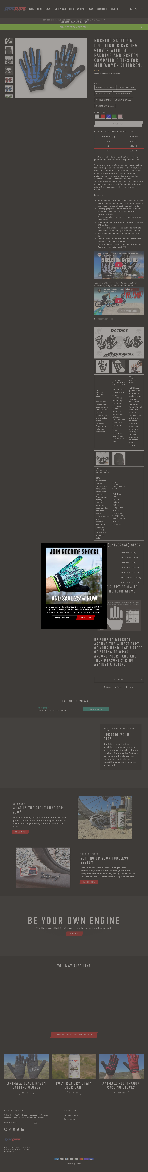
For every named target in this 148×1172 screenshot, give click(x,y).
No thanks (74, 623)
